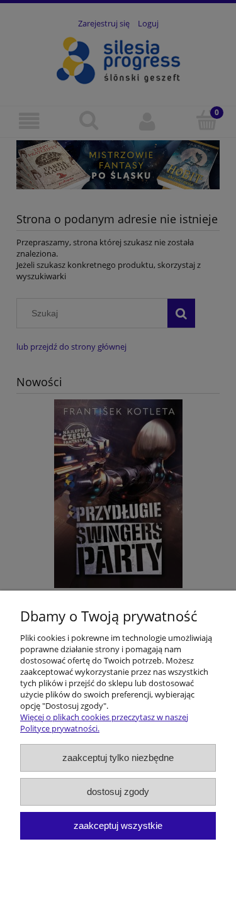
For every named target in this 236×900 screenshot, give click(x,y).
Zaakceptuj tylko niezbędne (118, 757)
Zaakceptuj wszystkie (118, 825)
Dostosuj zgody (118, 791)
